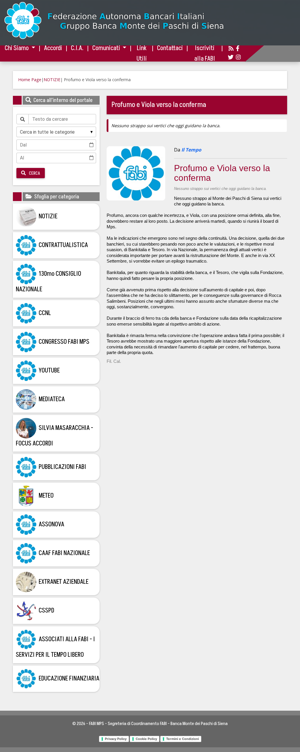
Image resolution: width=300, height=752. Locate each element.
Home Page (29, 79)
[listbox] (56, 132)
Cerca (34, 173)
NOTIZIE (52, 79)
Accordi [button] (53, 48)
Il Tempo (190, 150)
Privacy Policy (116, 739)
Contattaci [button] (170, 48)
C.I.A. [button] (77, 48)
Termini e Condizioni (182, 739)
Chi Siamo (17, 48)
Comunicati (106, 48)
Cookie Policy (146, 739)
